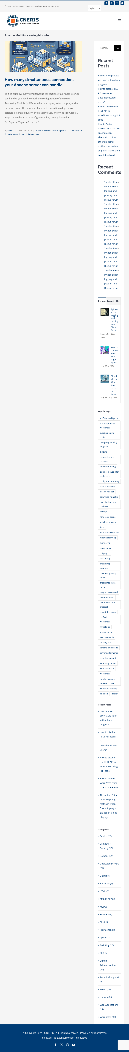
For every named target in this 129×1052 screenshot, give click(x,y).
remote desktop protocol (107, 604)
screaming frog (107, 632)
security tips (105, 642)
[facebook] (106, 3)
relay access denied (109, 592)
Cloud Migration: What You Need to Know (114, 385)
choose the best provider (107, 459)
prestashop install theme (108, 584)
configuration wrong (109, 481)
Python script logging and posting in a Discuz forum (114, 320)
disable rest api (107, 491)
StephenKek (110, 182)
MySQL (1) (105, 906)
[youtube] (122, 3)
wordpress (105, 673)
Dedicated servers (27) (109, 866)
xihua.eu (104, 693)
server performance (109, 653)
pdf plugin (104, 553)
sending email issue (109, 647)
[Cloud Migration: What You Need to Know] (105, 376)
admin (10, 130)
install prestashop (108, 522)
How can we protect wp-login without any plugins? (109, 80)
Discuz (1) (105, 875)
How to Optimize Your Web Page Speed (114, 355)
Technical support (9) (109, 979)
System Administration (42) (108, 965)
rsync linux (105, 627)
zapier (115, 693)
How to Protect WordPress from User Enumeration (109, 128)
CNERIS (49, 1033)
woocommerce (107, 668)
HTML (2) (104, 891)
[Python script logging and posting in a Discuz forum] (105, 309)
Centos (38, 130)
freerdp (103, 511)
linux (102, 527)
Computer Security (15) (106, 846)
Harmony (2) (106, 883)
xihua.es (47, 1037)
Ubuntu (22, 134)
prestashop (105, 558)
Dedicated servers (50, 130)
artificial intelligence (109, 418)
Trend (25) (105, 989)
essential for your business (108, 504)
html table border (108, 517)
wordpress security (109, 688)
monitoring (105, 543)
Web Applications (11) (109, 1007)
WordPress (100, 1033)
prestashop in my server (108, 575)
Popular (102, 301)
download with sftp (109, 497)
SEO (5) (103, 952)
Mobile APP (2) (107, 898)
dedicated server (107, 486)
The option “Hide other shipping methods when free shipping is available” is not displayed (109, 146)
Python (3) (105, 937)
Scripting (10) (107, 945)
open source (105, 548)
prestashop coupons (105, 565)
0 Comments (33, 134)
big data (103, 452)
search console (107, 637)
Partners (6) (106, 914)
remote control (107, 597)
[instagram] (117, 3)
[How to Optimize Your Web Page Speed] (105, 348)
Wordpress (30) (108, 1016)
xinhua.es (81, 1037)
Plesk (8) (104, 922)
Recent (110, 301)
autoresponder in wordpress (108, 425)
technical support (108, 658)
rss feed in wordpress (105, 619)
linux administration (109, 532)
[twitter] (112, 3)
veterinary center (108, 663)
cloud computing (108, 466)
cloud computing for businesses (109, 474)
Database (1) (106, 855)
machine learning (108, 537)
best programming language (108, 444)
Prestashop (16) (108, 929)
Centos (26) (106, 836)
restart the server (108, 612)
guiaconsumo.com (64, 1037)
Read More (77, 130)
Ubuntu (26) (106, 997)
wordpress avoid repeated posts (107, 681)
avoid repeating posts (107, 435)
